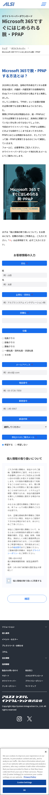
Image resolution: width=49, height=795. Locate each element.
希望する (8, 444)
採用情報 (5, 664)
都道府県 (24, 418)
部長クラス (9, 342)
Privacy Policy (30, 777)
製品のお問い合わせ (10, 670)
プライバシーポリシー (34, 680)
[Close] (46, 752)
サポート (5, 675)
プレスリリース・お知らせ (12, 645)
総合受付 (17, 547)
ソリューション (8, 626)
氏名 (24, 263)
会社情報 (5, 658)
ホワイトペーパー (18, 48)
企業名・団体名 (24, 294)
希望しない (22, 444)
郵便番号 (24, 400)
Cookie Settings (24, 782)
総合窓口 (28, 670)
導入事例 (5, 633)
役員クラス (9, 338)
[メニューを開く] (44, 4)
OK (24, 790)
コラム (4, 651)
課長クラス (9, 346)
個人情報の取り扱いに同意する (27, 580)
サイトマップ (30, 686)
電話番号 (24, 382)
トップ (4, 48)
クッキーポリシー (9, 686)
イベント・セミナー (10, 639)
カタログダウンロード (34, 675)
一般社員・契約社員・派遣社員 (18, 350)
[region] (24, 771)
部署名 (24, 312)
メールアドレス (24, 364)
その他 (7, 354)
